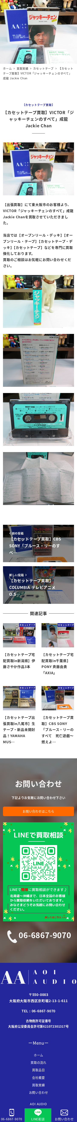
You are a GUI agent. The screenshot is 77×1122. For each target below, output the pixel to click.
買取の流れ (38, 1062)
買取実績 (38, 1085)
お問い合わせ (38, 1092)
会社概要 (38, 1077)
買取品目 (38, 1070)
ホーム (38, 1055)
